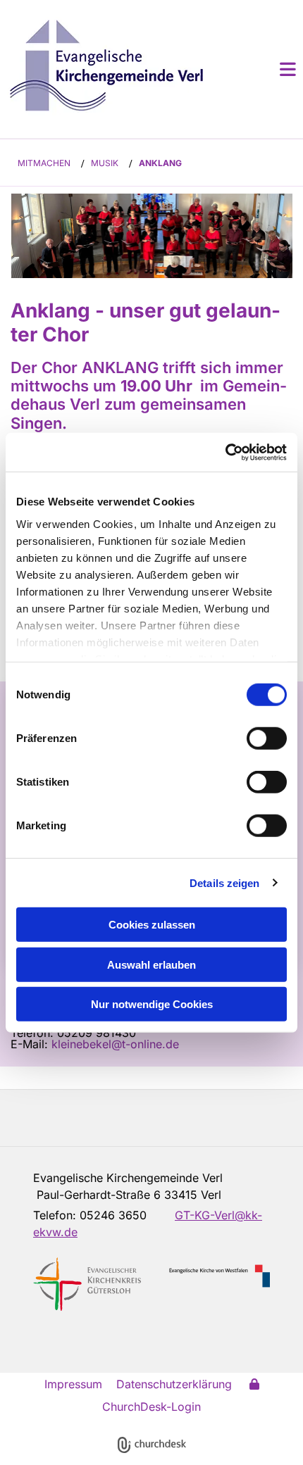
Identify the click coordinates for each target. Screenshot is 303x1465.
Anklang (160, 163)
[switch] (267, 738)
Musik (104, 163)
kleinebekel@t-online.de (115, 1044)
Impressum (73, 1384)
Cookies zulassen (152, 925)
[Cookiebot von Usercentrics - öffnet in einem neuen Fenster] (225, 452)
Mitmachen (44, 163)
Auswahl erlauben (151, 964)
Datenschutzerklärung (174, 1384)
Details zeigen (224, 882)
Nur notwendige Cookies (152, 1004)
